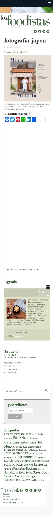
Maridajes (32, 460)
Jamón (6, 461)
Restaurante (35, 469)
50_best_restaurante (12, 363)
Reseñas (19, 469)
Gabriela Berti (10, 373)
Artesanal (8, 438)
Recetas (8, 469)
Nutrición (8, 465)
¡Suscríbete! (17, 405)
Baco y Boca (9, 366)
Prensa (6, 494)
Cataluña (11, 442)
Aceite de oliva (38, 434)
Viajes (24, 479)
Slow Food (25, 472)
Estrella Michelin (16, 453)
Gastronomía (25, 457)
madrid (22, 461)
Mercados (43, 460)
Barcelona (22, 437)
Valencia (26, 477)
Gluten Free (41, 457)
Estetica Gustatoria (39, 450)
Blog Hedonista (10, 369)
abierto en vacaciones (17, 433)
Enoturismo (34, 446)
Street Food (41, 472)
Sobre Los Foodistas (11, 500)
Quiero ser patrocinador (13, 502)
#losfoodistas (19, 336)
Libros (13, 460)
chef (21, 443)
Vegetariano (12, 479)
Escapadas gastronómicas (17, 450)
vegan (33, 476)
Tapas (8, 476)
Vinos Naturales (36, 480)
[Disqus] (27, 159)
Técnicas (18, 476)
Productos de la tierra (29, 464)
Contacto (7, 497)
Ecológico (22, 446)
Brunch (34, 438)
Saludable (11, 472)
